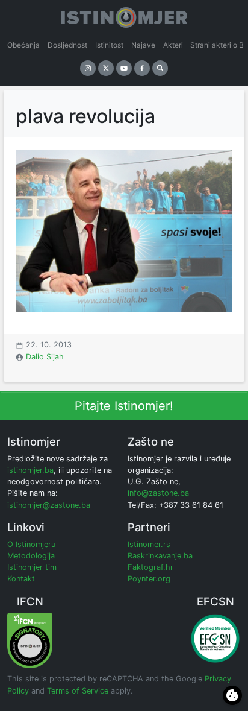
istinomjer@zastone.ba (48, 505)
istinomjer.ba (30, 470)
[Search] (160, 68)
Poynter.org (149, 578)
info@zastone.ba (158, 493)
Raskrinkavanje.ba (160, 555)
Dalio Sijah (45, 356)
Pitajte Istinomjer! (124, 406)
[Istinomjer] (124, 15)
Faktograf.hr (150, 567)
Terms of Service (77, 690)
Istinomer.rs (149, 544)
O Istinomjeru (31, 544)
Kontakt (21, 578)
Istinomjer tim (32, 567)
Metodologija (31, 555)
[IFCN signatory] (29, 640)
